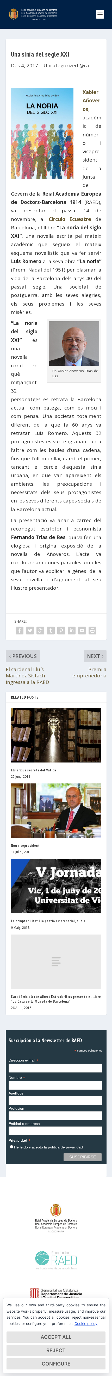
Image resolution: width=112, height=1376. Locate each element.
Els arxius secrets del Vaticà (33, 770)
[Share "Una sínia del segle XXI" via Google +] (40, 630)
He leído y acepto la (48, 1147)
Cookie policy (85, 1323)
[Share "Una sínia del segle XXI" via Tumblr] (51, 630)
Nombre (17, 1077)
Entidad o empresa (24, 1123)
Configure (56, 1364)
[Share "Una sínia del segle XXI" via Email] (82, 630)
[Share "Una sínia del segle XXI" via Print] (92, 630)
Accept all (56, 1337)
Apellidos (16, 1093)
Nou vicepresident (25, 845)
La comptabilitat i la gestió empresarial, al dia (48, 921)
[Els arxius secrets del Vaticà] (56, 735)
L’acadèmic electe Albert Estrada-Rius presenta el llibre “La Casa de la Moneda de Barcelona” (56, 999)
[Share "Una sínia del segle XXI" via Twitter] (30, 630)
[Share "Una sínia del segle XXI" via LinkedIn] (71, 630)
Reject (56, 1350)
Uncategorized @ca (66, 65)
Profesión (16, 1108)
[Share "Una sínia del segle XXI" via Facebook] (19, 630)
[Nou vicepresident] (56, 810)
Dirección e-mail (23, 1060)
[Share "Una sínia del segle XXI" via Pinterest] (61, 630)
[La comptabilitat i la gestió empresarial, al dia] (56, 886)
